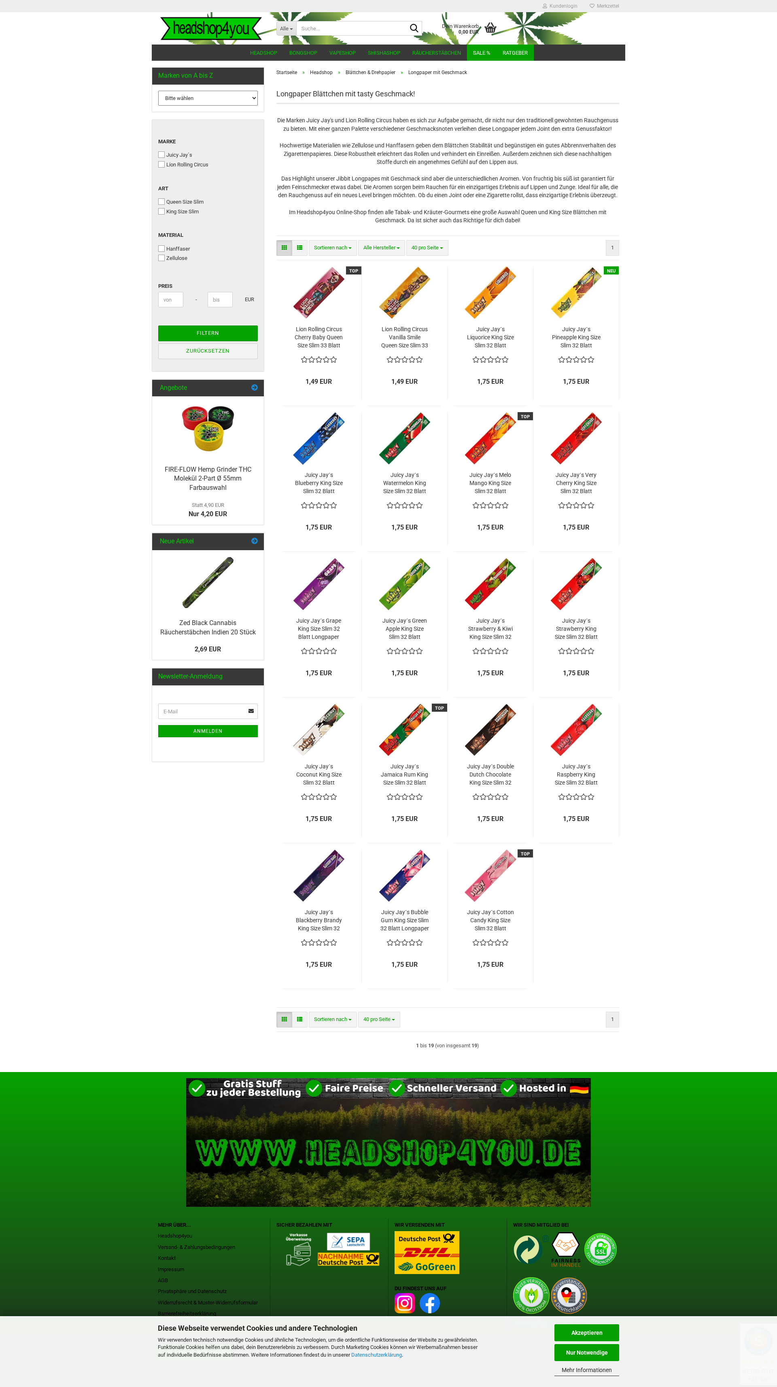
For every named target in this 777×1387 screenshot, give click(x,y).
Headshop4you (175, 1236)
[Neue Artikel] (254, 541)
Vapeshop (342, 53)
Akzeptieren (587, 1333)
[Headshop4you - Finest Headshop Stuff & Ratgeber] (211, 28)
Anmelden (208, 731)
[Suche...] (414, 28)
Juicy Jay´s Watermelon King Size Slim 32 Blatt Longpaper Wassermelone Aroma (404, 483)
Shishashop (384, 53)
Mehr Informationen (587, 1370)
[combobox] (333, 248)
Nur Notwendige (587, 1352)
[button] (284, 248)
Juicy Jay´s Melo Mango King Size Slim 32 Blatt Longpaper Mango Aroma (490, 483)
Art (163, 188)
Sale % (481, 53)
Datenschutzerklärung (376, 1355)
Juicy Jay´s (179, 155)
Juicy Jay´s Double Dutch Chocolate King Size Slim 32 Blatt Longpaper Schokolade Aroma (490, 775)
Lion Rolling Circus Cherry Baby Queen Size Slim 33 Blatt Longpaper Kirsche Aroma (319, 337)
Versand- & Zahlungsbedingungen (196, 1247)
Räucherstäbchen (436, 53)
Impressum (171, 1269)
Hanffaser (178, 249)
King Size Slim (182, 211)
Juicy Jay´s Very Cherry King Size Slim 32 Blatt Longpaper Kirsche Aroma (576, 483)
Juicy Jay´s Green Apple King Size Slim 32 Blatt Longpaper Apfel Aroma (404, 629)
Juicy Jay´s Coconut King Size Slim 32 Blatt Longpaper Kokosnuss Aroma (319, 775)
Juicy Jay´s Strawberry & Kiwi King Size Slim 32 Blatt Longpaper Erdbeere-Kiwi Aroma (490, 629)
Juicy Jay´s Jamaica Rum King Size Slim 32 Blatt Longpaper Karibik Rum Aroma (404, 775)
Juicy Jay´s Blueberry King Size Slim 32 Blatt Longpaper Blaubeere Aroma (319, 483)
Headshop (263, 53)
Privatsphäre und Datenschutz (192, 1291)
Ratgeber (515, 53)
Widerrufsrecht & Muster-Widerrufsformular (208, 1303)
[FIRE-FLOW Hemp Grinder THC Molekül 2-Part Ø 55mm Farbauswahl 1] (208, 428)
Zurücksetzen (207, 351)
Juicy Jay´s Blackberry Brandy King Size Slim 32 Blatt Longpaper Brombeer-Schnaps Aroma (319, 920)
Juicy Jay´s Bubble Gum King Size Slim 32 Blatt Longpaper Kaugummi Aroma (404, 920)
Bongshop (303, 53)
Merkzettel (606, 6)
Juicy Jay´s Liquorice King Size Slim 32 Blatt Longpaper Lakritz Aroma (490, 337)
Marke (167, 141)
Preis (165, 286)
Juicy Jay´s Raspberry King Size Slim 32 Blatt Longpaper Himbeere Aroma (576, 775)
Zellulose (176, 258)
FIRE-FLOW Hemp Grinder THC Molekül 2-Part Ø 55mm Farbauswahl (208, 479)
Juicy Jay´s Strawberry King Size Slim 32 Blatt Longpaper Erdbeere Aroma (576, 629)
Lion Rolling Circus (187, 165)
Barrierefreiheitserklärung (187, 1313)
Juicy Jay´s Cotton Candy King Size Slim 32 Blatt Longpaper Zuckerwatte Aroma (490, 920)
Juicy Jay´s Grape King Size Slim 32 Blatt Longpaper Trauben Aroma (318, 629)
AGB (163, 1280)
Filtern (208, 333)
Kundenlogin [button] (562, 6)
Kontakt (167, 1258)
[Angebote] (254, 388)
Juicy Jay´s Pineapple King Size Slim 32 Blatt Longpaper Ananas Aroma (576, 337)
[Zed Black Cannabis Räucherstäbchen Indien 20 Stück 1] (208, 582)
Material (170, 235)
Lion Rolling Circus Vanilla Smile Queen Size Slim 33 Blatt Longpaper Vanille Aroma (404, 337)
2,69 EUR (208, 649)
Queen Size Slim (185, 202)
